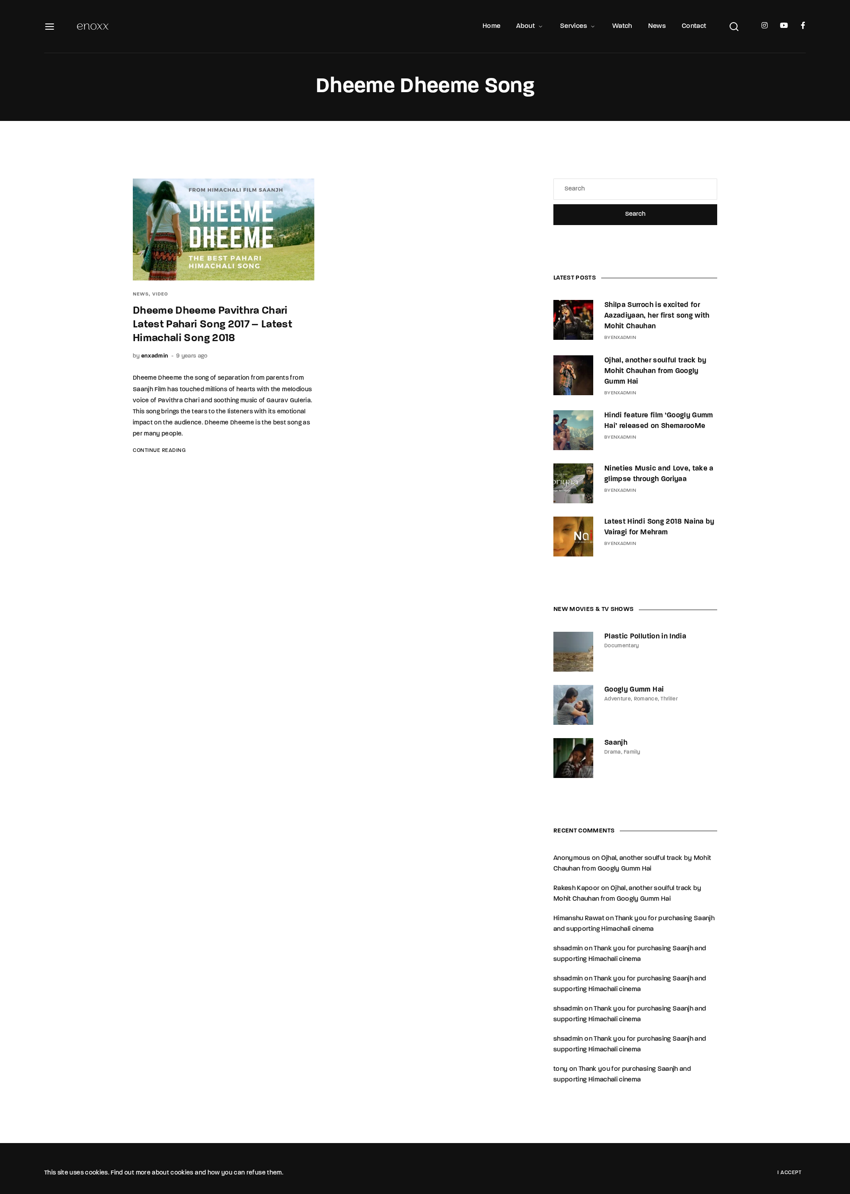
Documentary (621, 646)
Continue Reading (159, 450)
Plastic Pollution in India (645, 636)
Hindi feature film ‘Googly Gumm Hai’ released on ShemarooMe (658, 421)
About (525, 26)
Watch (622, 26)
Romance (646, 699)
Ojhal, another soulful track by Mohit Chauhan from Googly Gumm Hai (655, 371)
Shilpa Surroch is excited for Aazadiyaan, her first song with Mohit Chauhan (657, 316)
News (657, 26)
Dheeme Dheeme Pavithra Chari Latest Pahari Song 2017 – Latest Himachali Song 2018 (212, 325)
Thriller (669, 699)
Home (491, 26)
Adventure (617, 699)
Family (632, 752)
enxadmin (155, 356)
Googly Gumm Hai (634, 689)
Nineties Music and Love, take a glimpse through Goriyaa (659, 474)
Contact (694, 26)
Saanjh (615, 743)
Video (160, 294)
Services (573, 26)
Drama (612, 752)
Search (635, 214)
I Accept (789, 1172)
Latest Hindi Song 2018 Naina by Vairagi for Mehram (659, 527)
